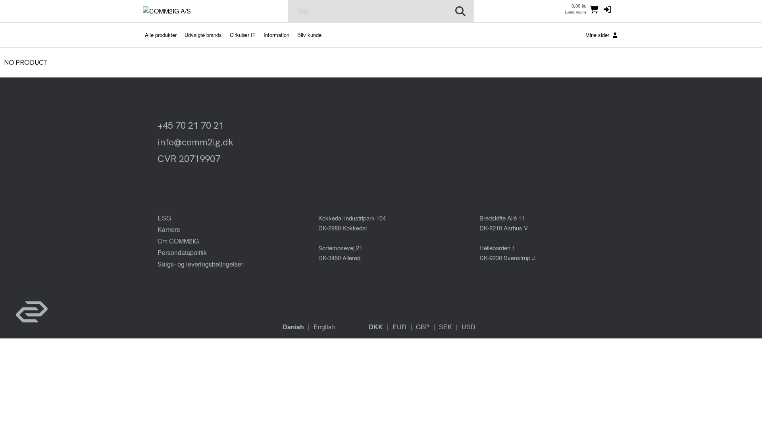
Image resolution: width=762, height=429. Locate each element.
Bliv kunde (309, 35)
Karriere (169, 229)
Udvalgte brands (203, 35)
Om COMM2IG (178, 240)
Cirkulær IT (243, 35)
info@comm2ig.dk (195, 142)
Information (276, 35)
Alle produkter (161, 35)
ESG (164, 217)
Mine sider (598, 35)
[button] (607, 9)
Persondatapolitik (182, 252)
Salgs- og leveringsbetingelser (200, 264)
